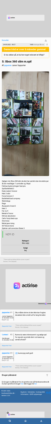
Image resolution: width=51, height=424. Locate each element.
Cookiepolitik (40, 392)
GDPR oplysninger (36, 394)
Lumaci (5, 334)
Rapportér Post (6, 326)
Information (25, 394)
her (22, 384)
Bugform (24, 392)
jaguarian (8, 65)
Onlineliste (31, 392)
